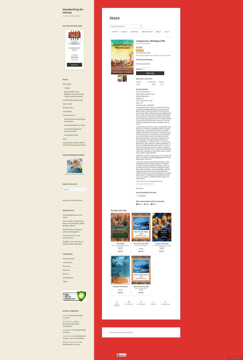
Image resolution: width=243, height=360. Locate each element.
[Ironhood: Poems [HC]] (120, 270)
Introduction (67, 111)
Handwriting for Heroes (73, 11)
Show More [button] (139, 188)
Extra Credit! (67, 104)
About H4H (67, 84)
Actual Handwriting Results (73, 100)
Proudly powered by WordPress (121, 332)
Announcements (69, 259)
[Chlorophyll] (120, 227)
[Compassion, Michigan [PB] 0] (120, 78)
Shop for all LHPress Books (72, 200)
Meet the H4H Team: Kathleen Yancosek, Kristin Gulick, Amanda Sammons (74, 94)
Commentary (67, 262)
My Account (129, 304)
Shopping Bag (165, 304)
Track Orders (141, 304)
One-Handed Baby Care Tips (74, 125)
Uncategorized (68, 278)
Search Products (117, 305)
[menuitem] (167, 36)
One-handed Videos (71, 135)
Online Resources (69, 115)
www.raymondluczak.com (154, 181)
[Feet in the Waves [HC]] (141, 227)
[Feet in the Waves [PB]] (141, 270)
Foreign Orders (68, 108)
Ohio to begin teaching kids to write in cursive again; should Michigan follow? (73, 223)
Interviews (67, 266)
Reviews (66, 274)
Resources (66, 270)
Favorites (153, 304)
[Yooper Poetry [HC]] (161, 227)
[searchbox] (126, 26)
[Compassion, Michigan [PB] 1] (125, 78)
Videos (65, 281)
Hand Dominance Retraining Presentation (71, 324)
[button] (167, 32)
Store (65, 139)
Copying (67, 88)
